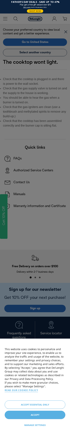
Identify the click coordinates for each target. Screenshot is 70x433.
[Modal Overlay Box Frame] (35, 7)
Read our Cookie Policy (21, 390)
